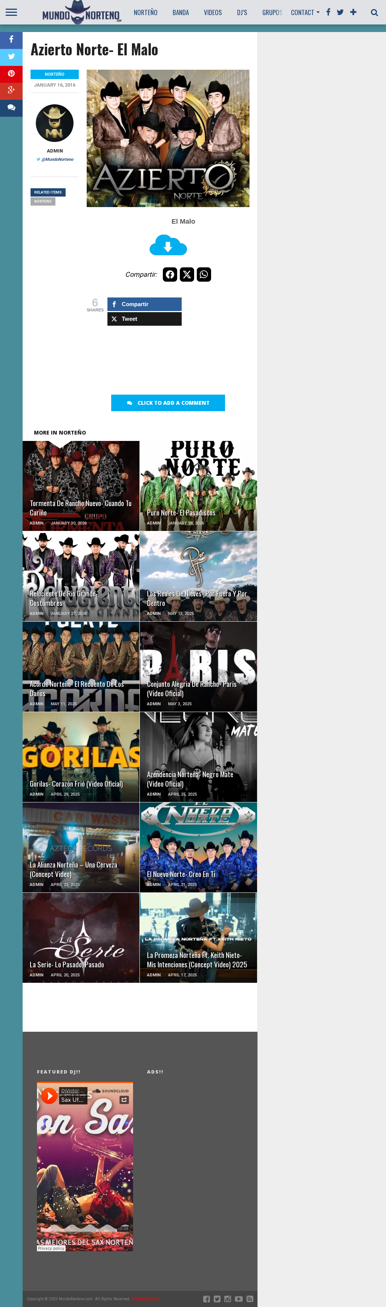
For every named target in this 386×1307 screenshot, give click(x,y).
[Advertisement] (224, 359)
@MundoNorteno (57, 159)
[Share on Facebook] (11, 40)
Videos (213, 12)
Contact (302, 12)
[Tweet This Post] (11, 57)
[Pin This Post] (11, 74)
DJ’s (242, 12)
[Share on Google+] (11, 91)
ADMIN (55, 151)
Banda (181, 12)
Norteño (146, 12)
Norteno (43, 201)
